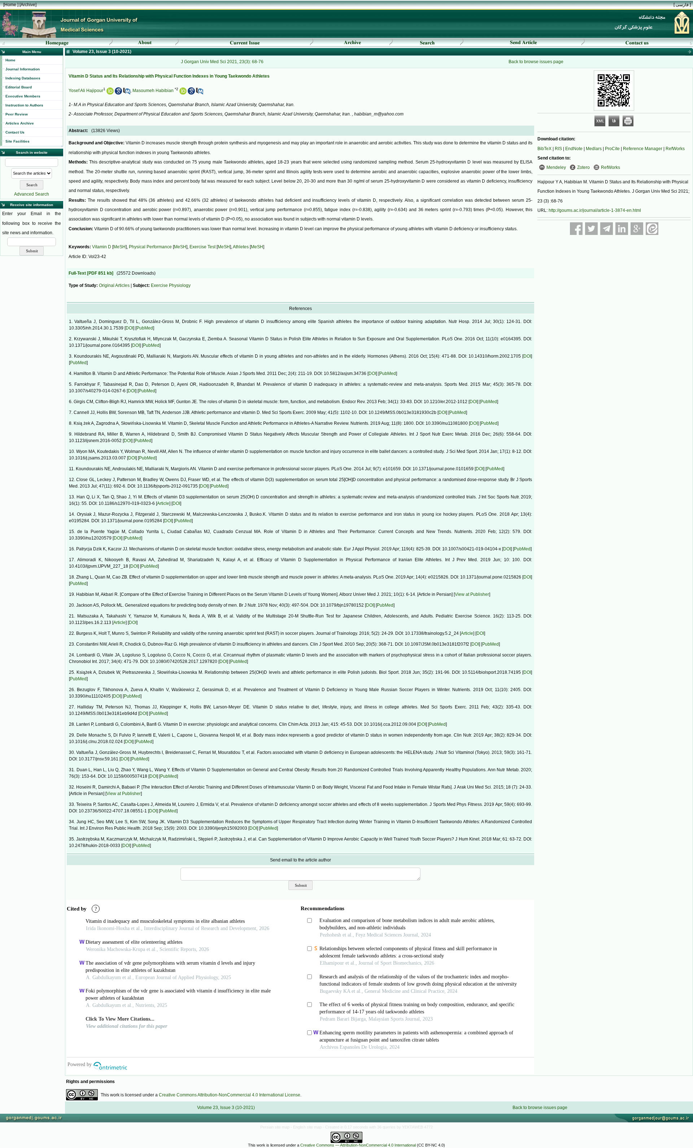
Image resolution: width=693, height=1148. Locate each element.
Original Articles (114, 285)
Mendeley (556, 167)
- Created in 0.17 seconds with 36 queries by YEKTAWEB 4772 (378, 1127)
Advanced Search (31, 194)
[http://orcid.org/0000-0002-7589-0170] (110, 93)
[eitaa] (652, 228)
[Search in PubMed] (126, 93)
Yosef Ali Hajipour (86, 90)
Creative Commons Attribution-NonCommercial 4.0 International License (229, 1094)
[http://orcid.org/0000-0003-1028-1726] (183, 93)
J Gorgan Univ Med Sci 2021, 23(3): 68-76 (222, 61)
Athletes (241, 246)
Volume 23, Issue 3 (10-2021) (226, 1107)
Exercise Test (202, 246)
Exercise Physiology (171, 285)
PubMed (144, 328)
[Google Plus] (637, 228)
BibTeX (544, 148)
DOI (129, 328)
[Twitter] (591, 228)
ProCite (612, 148)
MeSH (119, 246)
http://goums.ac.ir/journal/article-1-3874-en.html (595, 210)
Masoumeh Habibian (153, 90)
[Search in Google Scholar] (118, 93)
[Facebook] (576, 228)
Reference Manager (642, 148)
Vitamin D (101, 246)
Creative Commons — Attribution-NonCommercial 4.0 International (358, 1145)
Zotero (583, 167)
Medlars (594, 148)
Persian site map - (276, 1127)
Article (163, 503)
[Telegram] (606, 228)
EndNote (574, 148)
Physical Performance (150, 246)
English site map (308, 1127)
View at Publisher (472, 594)
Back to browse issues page (536, 61)
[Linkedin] (621, 228)
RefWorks (675, 148)
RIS (558, 148)
